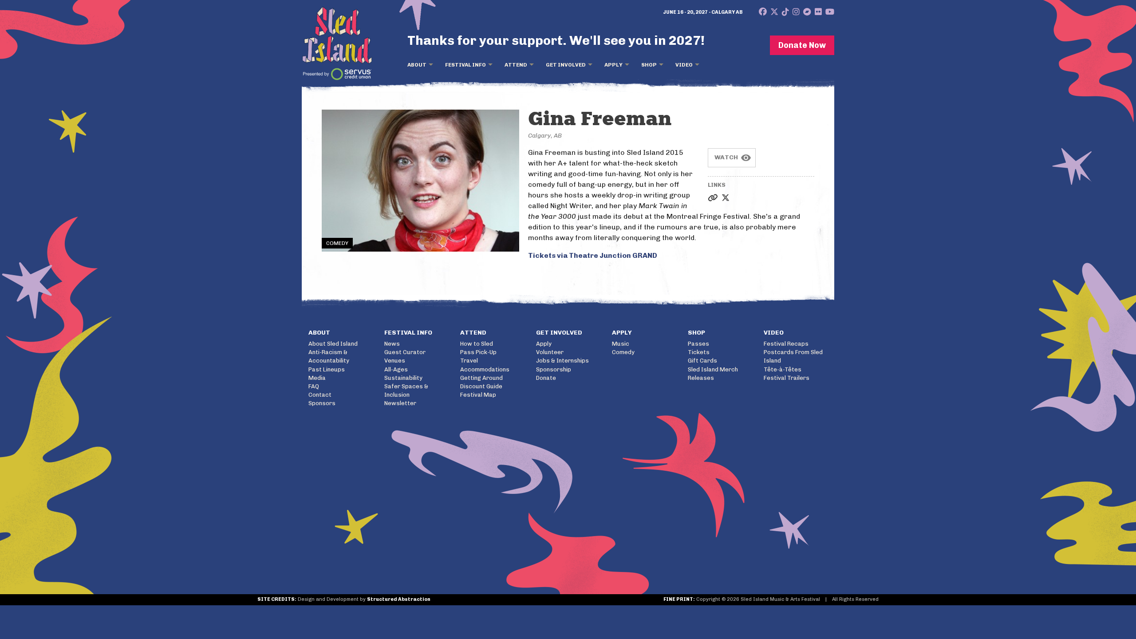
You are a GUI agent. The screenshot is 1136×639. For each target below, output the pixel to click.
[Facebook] (763, 12)
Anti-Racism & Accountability (328, 356)
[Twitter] (774, 12)
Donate (546, 378)
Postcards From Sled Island (793, 356)
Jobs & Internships (562, 360)
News (392, 343)
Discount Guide (481, 386)
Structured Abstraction (398, 599)
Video (684, 65)
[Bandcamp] (807, 12)
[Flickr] (818, 12)
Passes (698, 343)
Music (620, 343)
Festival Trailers (786, 378)
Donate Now (802, 45)
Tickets (699, 352)
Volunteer (550, 352)
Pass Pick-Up (478, 352)
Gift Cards (702, 360)
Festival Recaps (786, 343)
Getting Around (481, 378)
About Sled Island (333, 343)
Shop (649, 65)
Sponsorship (553, 369)
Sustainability (403, 378)
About (416, 65)
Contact (319, 394)
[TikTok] (785, 12)
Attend (516, 65)
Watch (726, 157)
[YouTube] (829, 12)
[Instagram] (796, 12)
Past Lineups (326, 369)
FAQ (313, 386)
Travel (469, 360)
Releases (701, 378)
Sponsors (321, 403)
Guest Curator (405, 352)
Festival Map (478, 394)
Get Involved (566, 65)
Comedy (623, 352)
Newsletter (400, 403)
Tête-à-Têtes (782, 369)
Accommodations (484, 369)
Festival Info (465, 65)
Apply (613, 65)
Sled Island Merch (713, 369)
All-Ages (396, 369)
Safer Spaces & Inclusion (406, 390)
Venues (394, 360)
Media (317, 378)
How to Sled (476, 343)
